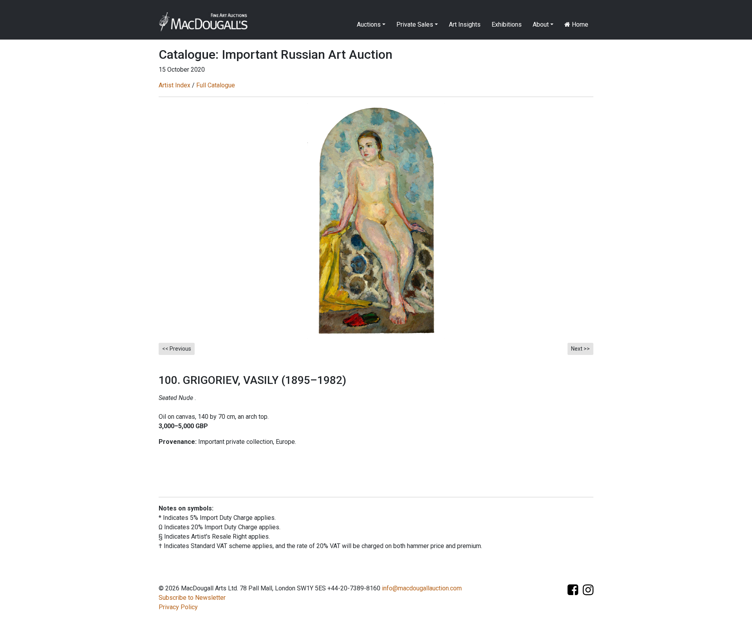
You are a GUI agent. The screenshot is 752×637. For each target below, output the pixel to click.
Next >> (580, 349)
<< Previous (176, 349)
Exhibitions (507, 24)
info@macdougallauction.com (422, 588)
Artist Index (174, 85)
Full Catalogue (215, 85)
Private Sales (414, 24)
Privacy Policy (178, 607)
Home (579, 24)
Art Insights (465, 24)
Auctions (369, 24)
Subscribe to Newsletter (192, 597)
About (541, 24)
